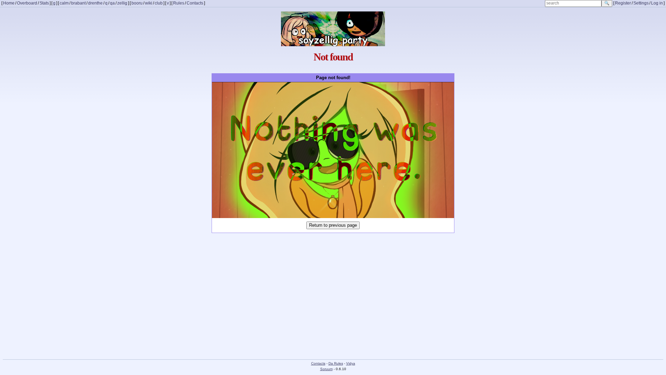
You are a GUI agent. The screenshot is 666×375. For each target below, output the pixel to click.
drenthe (95, 3)
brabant (78, 3)
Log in (657, 3)
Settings (641, 3)
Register (623, 3)
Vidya (350, 363)
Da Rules (335, 363)
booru (137, 3)
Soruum (326, 369)
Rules (178, 3)
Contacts (195, 3)
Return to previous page (333, 225)
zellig (122, 3)
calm (64, 3)
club (159, 3)
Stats (44, 3)
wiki (148, 3)
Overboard (27, 3)
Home (9, 3)
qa (112, 3)
